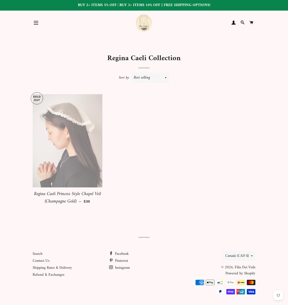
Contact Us (41, 260)
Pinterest (121, 260)
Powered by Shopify (240, 273)
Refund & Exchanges (48, 274)
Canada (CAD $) (237, 256)
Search (38, 253)
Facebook (121, 253)
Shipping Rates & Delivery (52, 267)
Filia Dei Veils (245, 267)
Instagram (122, 267)
